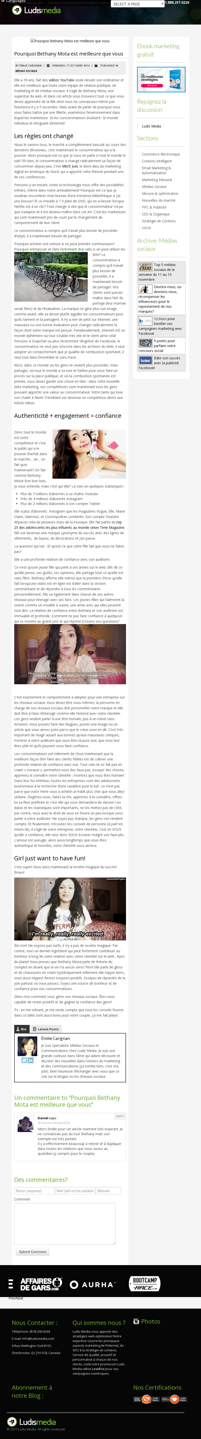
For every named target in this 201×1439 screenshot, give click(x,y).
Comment (22, 1199)
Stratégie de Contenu (159, 221)
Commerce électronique (161, 154)
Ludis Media (151, 126)
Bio (23, 1029)
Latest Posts (48, 1029)
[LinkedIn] (31, 1060)
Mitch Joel (70, 166)
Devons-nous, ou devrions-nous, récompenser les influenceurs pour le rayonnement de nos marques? (159, 299)
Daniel (43, 1118)
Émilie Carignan (55, 1038)
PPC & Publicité (154, 207)
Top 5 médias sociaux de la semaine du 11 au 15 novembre (157, 272)
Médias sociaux (26, 71)
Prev (12, 1298)
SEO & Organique (156, 214)
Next (19, 1298)
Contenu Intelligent (157, 161)
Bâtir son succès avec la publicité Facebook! (159, 363)
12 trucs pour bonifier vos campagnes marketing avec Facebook (160, 326)
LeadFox (98, 1369)
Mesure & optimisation (160, 193)
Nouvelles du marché (159, 200)
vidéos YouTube (61, 80)
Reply (120, 1116)
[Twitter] (24, 1060)
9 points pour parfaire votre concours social (157, 345)
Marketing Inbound (157, 179)
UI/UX (146, 227)
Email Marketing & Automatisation (156, 170)
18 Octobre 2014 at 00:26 (54, 1123)
